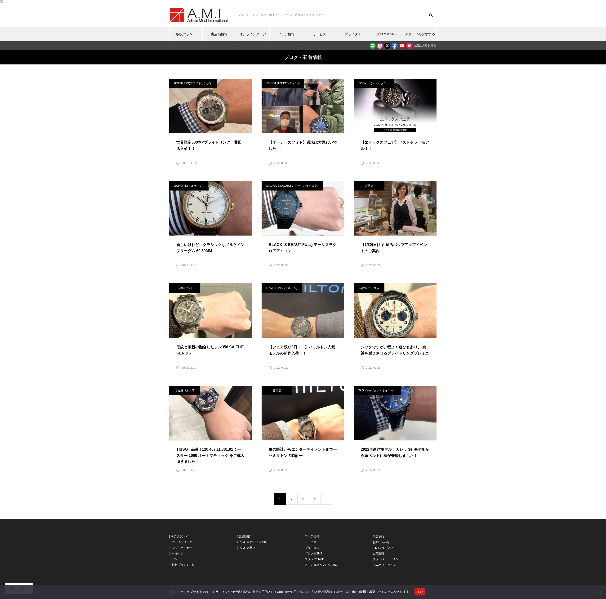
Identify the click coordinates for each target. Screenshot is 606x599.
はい (420, 592)
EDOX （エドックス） (373, 83)
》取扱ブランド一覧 (182, 565)
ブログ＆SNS (387, 34)
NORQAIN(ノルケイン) (188, 185)
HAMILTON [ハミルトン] (281, 288)
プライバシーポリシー (387, 559)
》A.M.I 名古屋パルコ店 (252, 542)
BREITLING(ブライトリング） (193, 83)
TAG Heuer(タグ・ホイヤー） (377, 390)
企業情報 (378, 553)
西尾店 (369, 185)
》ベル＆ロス (177, 553)
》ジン (173, 559)
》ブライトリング (180, 542)
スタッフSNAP (314, 559)
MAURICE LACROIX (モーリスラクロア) (292, 185)
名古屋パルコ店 (369, 288)
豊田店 (277, 390)
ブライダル (353, 34)
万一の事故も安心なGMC (321, 565)
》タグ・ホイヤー (180, 547)
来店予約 (378, 536)
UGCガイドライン (384, 565)
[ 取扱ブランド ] (179, 536)
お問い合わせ (381, 542)
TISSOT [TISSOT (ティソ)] (282, 83)
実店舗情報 (219, 34)
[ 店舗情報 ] (244, 536)
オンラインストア (253, 34)
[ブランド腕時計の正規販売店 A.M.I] (198, 15)
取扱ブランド (186, 34)
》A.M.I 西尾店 (246, 547)
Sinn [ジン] (185, 288)
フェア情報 (286, 34)
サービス (319, 34)
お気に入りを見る (424, 45)
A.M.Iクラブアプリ (384, 547)
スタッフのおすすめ (420, 34)
